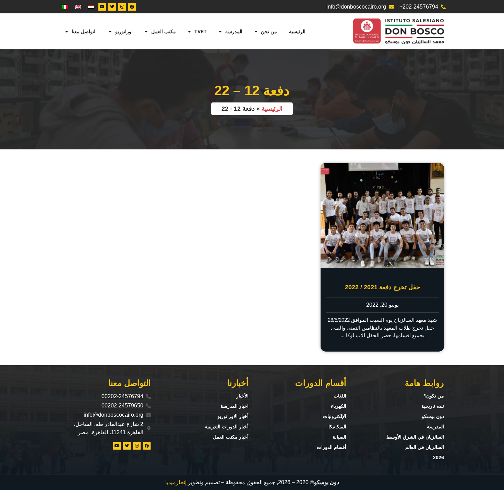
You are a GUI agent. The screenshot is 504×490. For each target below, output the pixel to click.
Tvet (200, 31)
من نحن (269, 31)
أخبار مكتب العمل (231, 437)
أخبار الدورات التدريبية (227, 426)
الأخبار (242, 396)
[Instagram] (122, 7)
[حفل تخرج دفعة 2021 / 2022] (382, 215)
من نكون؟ (434, 396)
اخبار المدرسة (234, 406)
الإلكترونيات (334, 416)
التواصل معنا (84, 31)
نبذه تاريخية (432, 406)
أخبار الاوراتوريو (233, 416)
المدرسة (233, 31)
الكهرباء (338, 406)
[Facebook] (132, 7)
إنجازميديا (176, 482)
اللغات (340, 396)
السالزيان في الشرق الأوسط (415, 437)
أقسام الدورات (331, 447)
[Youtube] (102, 7)
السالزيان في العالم (424, 447)
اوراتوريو (124, 31)
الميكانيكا (337, 426)
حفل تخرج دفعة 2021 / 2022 (382, 287)
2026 (438, 457)
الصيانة (339, 437)
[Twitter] (112, 7)
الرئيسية (297, 31)
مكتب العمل (163, 31)
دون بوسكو (433, 416)
